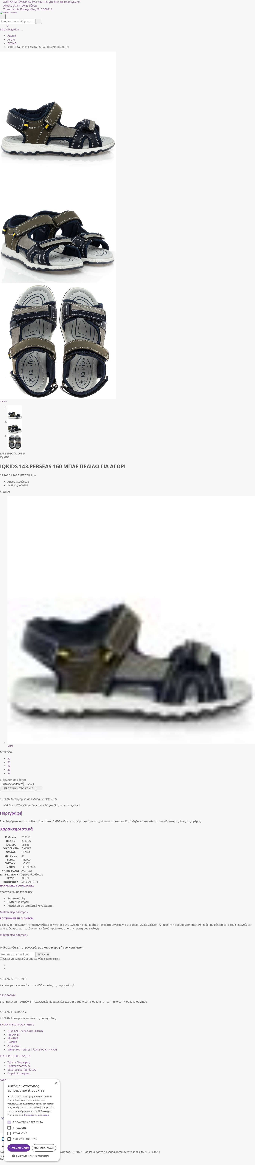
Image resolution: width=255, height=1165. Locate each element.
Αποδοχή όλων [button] (19, 1147)
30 (8, 758)
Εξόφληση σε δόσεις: (13, 780)
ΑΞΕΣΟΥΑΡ (13, 1046)
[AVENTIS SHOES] (127, 12)
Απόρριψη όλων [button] (44, 1147)
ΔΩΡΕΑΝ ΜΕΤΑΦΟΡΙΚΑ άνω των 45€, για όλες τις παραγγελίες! (41, 2)
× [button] (55, 1083)
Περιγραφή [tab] (11, 813)
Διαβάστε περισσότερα (36, 1114)
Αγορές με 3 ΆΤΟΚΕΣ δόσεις (20, 5)
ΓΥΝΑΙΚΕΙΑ (13, 1034)
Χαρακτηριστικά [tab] (16, 829)
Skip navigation (9, 29)
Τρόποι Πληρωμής (18, 1062)
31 (8, 762)
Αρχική (11, 36)
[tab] (17, 885)
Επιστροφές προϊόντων (21, 1069)
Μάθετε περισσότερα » (14, 912)
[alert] (32, 1120)
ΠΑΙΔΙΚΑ (12, 1042)
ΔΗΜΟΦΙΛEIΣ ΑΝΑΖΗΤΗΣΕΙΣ (17, 1024)
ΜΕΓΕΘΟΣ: (6, 752)
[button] (1, 1163)
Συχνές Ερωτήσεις (18, 1073)
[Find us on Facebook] (8, 965)
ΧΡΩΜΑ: (5, 491)
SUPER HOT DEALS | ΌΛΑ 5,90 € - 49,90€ (32, 1049)
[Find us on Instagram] (8, 969)
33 (8, 769)
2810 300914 (8, 995)
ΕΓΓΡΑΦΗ (43, 954)
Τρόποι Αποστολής (18, 1066)
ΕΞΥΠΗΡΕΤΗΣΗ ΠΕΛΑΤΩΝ (15, 1056)
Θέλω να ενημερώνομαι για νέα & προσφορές (31, 958)
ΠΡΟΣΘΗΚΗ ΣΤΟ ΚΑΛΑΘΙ (19, 788)
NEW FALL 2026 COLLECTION (25, 1031)
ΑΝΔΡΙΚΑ (12, 1038)
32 (8, 766)
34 (8, 773)
